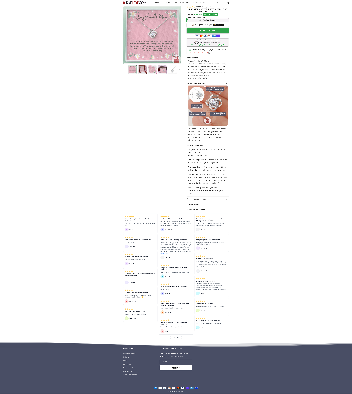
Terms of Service (130, 375)
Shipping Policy (129, 353)
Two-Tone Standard (209, 20)
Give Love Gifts (179, 391)
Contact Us (128, 368)
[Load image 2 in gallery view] (142, 69)
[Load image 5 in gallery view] (172, 69)
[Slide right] (179, 70)
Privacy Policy (128, 371)
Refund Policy (128, 357)
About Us (127, 364)
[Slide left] (125, 70)
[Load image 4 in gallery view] (162, 69)
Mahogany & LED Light (209, 25)
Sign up (176, 368)
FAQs (125, 361)
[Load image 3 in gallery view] (152, 69)
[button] (218, 2)
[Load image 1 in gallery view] (132, 69)
